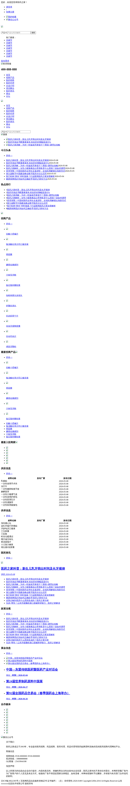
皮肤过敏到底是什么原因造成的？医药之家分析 (27, 600)
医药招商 (10, 80)
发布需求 (5, 61)
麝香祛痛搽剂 (12, 431)
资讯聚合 (10, 88)
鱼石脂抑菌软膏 (13, 437)
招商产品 (10, 77)
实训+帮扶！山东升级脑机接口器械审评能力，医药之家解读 (33, 603)
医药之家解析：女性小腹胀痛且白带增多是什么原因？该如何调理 (35, 168)
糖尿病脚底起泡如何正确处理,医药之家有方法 (26, 179)
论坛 (8, 96)
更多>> (9, 155)
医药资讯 (10, 91)
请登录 (9, 7)
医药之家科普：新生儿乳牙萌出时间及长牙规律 (27, 160)
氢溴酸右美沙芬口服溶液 (17, 426)
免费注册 (10, 12)
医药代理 (10, 83)
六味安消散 (11, 434)
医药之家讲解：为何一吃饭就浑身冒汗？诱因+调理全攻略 (32, 166)
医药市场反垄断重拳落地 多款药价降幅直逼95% (27, 163)
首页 (8, 75)
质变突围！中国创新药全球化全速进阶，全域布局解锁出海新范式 (35, 171)
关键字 (9, 40)
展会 (8, 94)
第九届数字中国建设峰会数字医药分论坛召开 (26, 174)
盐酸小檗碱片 (12, 423)
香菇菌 (9, 429)
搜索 (33, 33)
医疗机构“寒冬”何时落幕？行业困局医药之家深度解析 (30, 176)
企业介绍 (10, 85)
